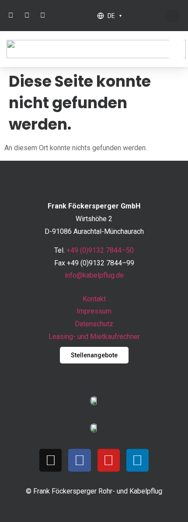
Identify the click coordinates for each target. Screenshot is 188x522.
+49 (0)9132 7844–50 (100, 250)
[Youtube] (108, 460)
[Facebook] (79, 460)
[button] (172, 16)
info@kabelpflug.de (94, 275)
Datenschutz (94, 324)
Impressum (94, 311)
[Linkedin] (137, 460)
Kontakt (94, 299)
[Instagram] (50, 460)
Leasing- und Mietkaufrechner (94, 336)
